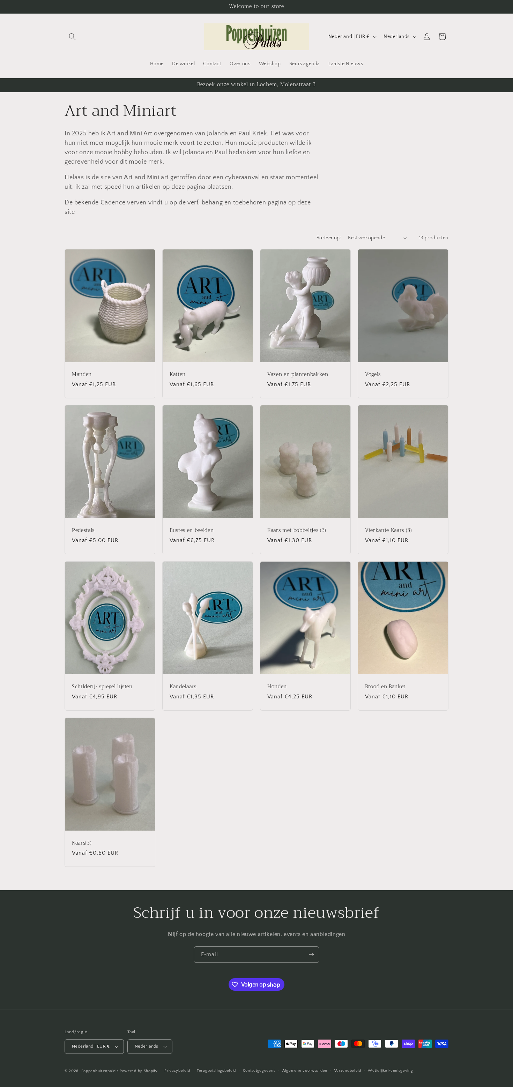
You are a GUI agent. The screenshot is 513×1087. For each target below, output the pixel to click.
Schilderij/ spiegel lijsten (102, 686)
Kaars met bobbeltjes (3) (296, 530)
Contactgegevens (259, 1071)
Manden (82, 374)
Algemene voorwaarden (304, 1071)
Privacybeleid (177, 1071)
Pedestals (83, 530)
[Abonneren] (311, 954)
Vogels (373, 374)
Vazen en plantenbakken (297, 374)
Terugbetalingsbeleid (216, 1071)
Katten (178, 374)
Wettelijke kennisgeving (390, 1071)
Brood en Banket (385, 686)
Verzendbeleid (347, 1071)
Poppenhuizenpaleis (100, 1071)
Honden (277, 686)
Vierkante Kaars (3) (388, 530)
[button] (72, 36)
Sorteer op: (329, 238)
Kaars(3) (81, 843)
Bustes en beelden (192, 530)
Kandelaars (183, 686)
